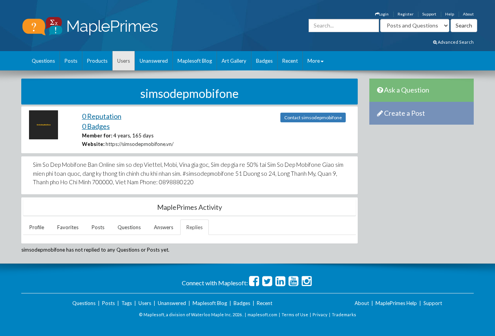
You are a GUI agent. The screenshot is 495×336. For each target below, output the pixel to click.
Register (405, 14)
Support (429, 14)
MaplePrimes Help (396, 303)
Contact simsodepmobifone (313, 117)
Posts (71, 61)
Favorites (68, 227)
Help (449, 14)
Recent (290, 61)
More (313, 61)
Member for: (97, 135)
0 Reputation (101, 116)
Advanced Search (455, 42)
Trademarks (344, 314)
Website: (93, 144)
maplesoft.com (262, 314)
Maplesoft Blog (195, 61)
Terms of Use (295, 314)
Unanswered (154, 61)
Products (97, 61)
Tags (126, 303)
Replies (194, 227)
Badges (264, 61)
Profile (36, 227)
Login (384, 14)
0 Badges (96, 126)
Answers (163, 227)
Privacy (320, 314)
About (468, 14)
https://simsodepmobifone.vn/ (140, 144)
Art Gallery (234, 61)
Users (123, 61)
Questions (43, 61)
